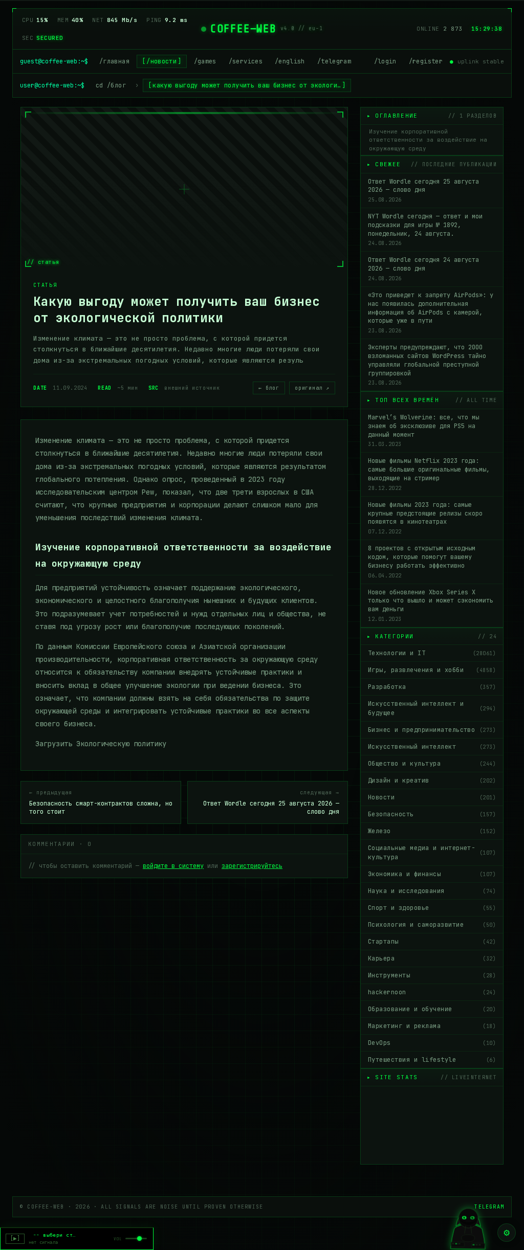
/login (385, 61)
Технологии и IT (432, 653)
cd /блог (111, 85)
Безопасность (432, 814)
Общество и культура (432, 764)
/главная (114, 61)
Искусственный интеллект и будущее (432, 708)
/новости (161, 61)
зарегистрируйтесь (252, 866)
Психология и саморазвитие (432, 925)
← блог (268, 388)
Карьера (432, 958)
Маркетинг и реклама (432, 1026)
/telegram (334, 61)
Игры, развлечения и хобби (432, 670)
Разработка (432, 687)
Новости (432, 797)
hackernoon (432, 992)
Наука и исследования (432, 891)
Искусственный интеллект (432, 747)
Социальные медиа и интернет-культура (432, 852)
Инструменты (432, 975)
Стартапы (432, 942)
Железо (432, 831)
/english (290, 61)
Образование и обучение (432, 1009)
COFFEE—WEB (243, 29)
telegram (489, 1206)
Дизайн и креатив (432, 780)
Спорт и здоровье (432, 908)
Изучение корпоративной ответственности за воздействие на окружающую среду (428, 140)
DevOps (432, 1043)
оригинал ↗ (312, 388)
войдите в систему (173, 866)
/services (246, 61)
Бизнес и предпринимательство (432, 730)
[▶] (15, 1238)
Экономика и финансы (432, 874)
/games (205, 61)
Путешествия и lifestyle (432, 1060)
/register (426, 61)
